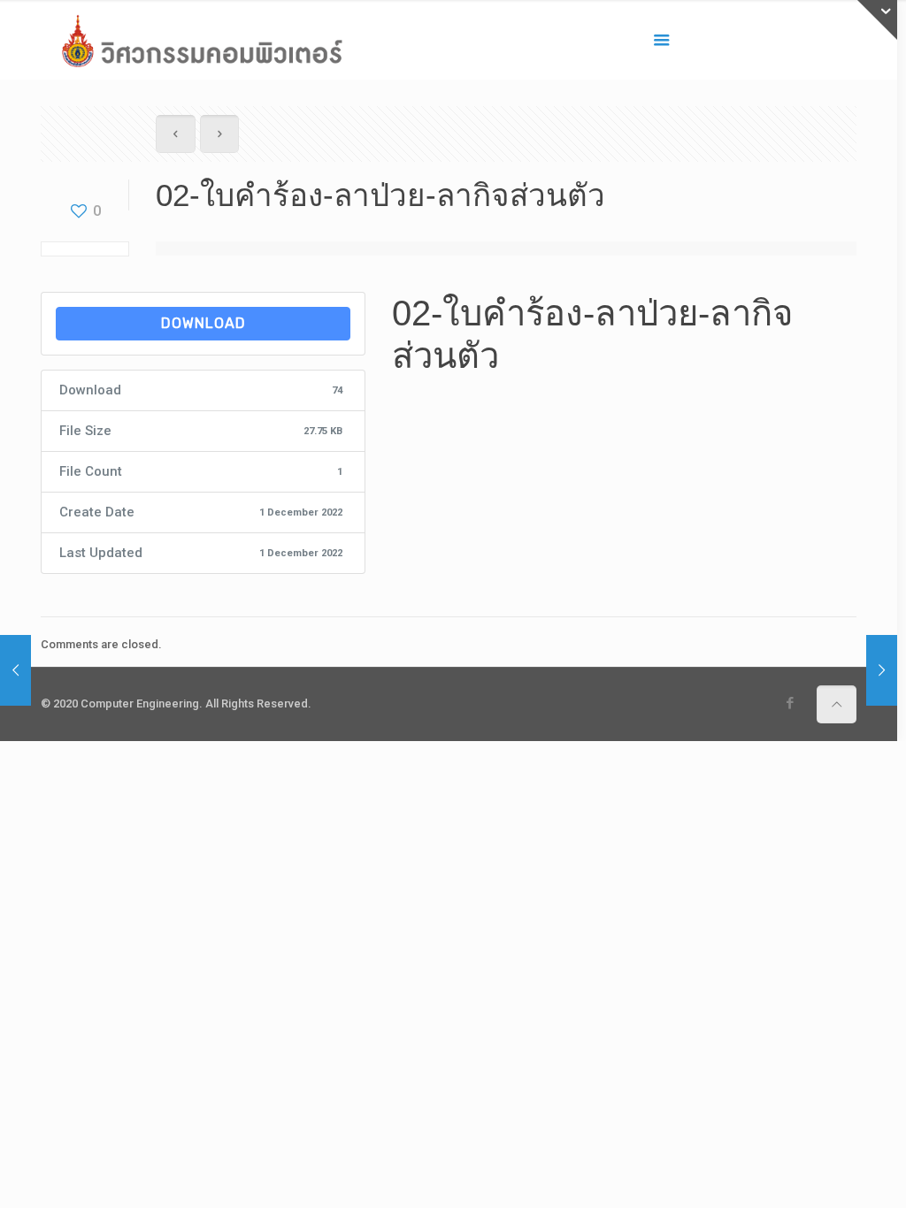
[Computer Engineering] (201, 40)
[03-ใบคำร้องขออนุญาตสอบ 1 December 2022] (881, 670)
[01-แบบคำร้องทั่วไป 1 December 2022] (15, 670)
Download (203, 323)
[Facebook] (789, 703)
